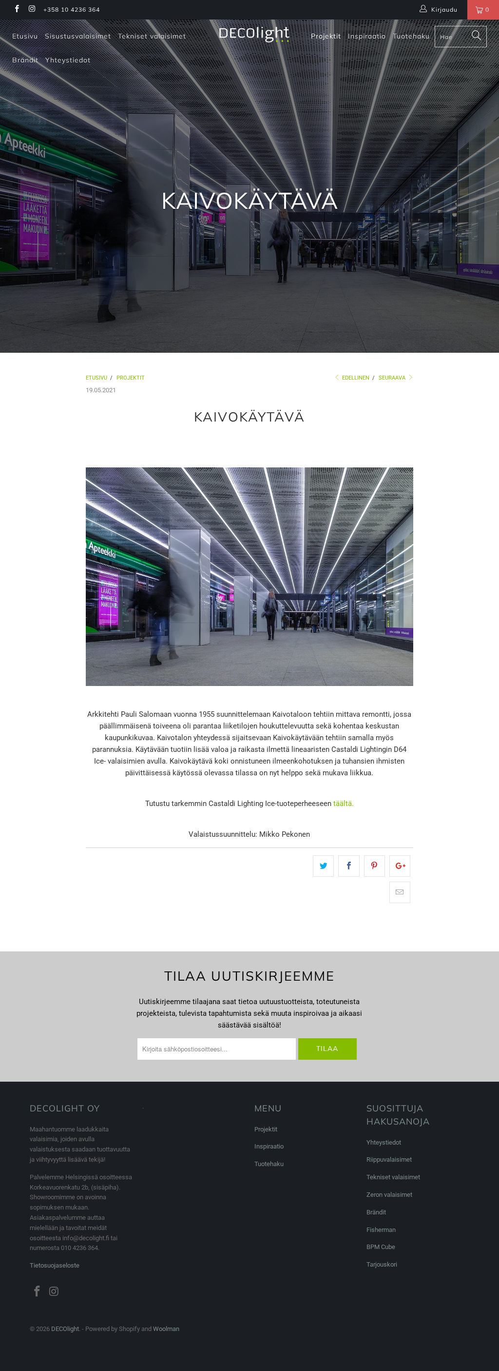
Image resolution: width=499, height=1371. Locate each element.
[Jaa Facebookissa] (348, 866)
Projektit (326, 36)
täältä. (343, 803)
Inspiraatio (367, 36)
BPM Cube (380, 1246)
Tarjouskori (381, 1264)
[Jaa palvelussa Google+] (399, 866)
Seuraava (393, 378)
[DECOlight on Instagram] (31, 9)
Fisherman (381, 1229)
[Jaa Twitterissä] (323, 866)
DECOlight (65, 1328)
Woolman (166, 1328)
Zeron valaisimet (389, 1194)
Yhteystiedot (68, 60)
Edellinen (355, 378)
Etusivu (25, 36)
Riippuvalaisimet (389, 1159)
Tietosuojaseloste (54, 1265)
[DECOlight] (254, 35)
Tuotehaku (411, 36)
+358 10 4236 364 (71, 9)
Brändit (25, 60)
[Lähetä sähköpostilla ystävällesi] (399, 892)
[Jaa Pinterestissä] (374, 866)
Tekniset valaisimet (152, 36)
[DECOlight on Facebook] (16, 9)
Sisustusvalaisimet (78, 36)
